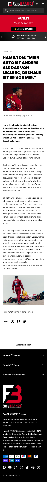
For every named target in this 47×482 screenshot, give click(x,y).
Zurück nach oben (23, 345)
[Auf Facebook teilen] (18, 321)
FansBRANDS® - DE (14, 475)
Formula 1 (7, 51)
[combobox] (23, 10)
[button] (43, 4)
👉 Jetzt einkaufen (24, 29)
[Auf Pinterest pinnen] (24, 321)
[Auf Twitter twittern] (13, 321)
